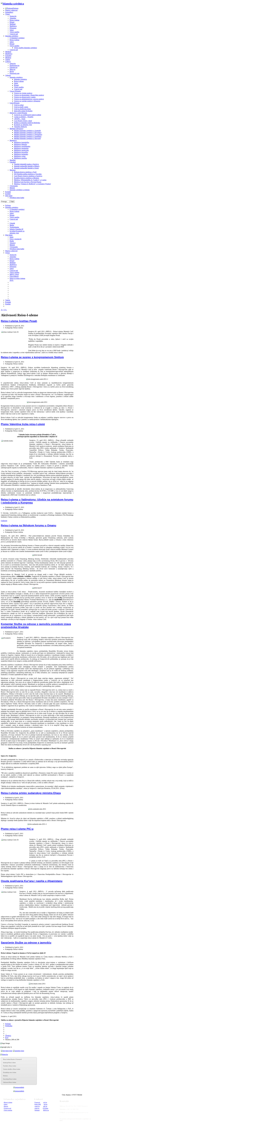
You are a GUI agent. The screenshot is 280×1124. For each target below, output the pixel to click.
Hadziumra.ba (14, 65)
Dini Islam (8, 235)
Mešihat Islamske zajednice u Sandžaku (27, 136)
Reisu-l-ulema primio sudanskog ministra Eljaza (31, 793)
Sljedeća (8, 1036)
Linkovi (8, 61)
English (7, 194)
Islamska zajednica (11, 36)
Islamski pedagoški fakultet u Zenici (26, 168)
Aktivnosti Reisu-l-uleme (9, 1082)
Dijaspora (13, 28)
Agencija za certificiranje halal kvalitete (27, 115)
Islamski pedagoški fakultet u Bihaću (26, 166)
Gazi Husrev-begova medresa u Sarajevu (28, 176)
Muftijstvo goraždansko (22, 146)
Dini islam (8, 196)
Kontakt (8, 192)
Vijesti (7, 14)
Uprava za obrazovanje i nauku (25, 97)
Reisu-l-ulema (14, 20)
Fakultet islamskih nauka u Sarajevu (26, 164)
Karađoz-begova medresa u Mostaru (26, 178)
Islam (11, 237)
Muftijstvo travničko (21, 152)
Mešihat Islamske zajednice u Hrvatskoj (27, 132)
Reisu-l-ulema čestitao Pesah (19, 321)
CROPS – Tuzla (19, 119)
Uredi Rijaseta (14, 103)
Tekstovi (13, 243)
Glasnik (12, 223)
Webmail (37, 1110)
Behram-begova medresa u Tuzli (25, 172)
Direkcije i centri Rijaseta (18, 113)
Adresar (8, 75)
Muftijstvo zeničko (20, 158)
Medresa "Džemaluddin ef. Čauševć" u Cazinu (30, 180)
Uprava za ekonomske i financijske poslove (29, 95)
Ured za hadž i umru (21, 107)
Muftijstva (13, 26)
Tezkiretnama (14, 227)
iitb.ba (45, 1104)
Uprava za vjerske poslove (23, 93)
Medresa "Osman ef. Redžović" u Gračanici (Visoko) (32, 184)
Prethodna (8, 1026)
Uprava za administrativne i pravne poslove (29, 99)
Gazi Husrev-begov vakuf (23, 121)
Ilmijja (12, 225)
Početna (8, 205)
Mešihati (13, 24)
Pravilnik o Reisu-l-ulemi (9, 1066)
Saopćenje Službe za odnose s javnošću (26, 942)
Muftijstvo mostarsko (21, 148)
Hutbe (12, 241)
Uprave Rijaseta (15, 91)
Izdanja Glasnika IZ (16, 229)
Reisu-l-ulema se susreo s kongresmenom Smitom (32, 357)
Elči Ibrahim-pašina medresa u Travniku (28, 174)
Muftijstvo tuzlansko (21, 154)
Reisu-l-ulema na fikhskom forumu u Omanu (28, 525)
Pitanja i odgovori (11, 10)
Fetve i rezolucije (15, 239)
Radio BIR (38, 1104)
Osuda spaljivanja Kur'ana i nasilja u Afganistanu (31, 881)
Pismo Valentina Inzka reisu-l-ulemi (23, 424)
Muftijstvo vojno (19, 156)
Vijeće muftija (14, 32)
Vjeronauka (14, 186)
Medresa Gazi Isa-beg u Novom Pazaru (27, 182)
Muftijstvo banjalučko (21, 142)
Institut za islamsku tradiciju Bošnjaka (27, 123)
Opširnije (4, 521)
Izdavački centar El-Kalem (23, 111)
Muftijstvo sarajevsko (21, 150)
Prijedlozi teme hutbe (17, 198)
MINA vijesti (14, 274)
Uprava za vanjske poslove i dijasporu (27, 101)
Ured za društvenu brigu (22, 109)
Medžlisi (13, 160)
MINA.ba (46, 1110)
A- (6, 310)
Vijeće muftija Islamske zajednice (25, 48)
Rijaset (12, 22)
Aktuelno (13, 18)
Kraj (6, 1038)
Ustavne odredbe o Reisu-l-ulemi (11, 1069)
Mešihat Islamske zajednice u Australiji (27, 131)
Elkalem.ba (13, 67)
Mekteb (12, 188)
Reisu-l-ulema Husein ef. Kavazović (12, 1059)
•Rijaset (6, 1106)
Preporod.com (14, 73)
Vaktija (7, 59)
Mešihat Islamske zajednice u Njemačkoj (28, 134)
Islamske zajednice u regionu (20, 190)
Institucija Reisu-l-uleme (9, 1062)
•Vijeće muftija (8, 1110)
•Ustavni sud (7, 1108)
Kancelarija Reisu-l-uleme (9, 1079)
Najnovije (13, 16)
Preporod (37, 1102)
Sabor (12, 30)
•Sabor (6, 1104)
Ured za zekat (19, 105)
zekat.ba (37, 1108)
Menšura (5, 1076)
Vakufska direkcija (20, 127)
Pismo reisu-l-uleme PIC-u (17, 828)
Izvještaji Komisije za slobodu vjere (17, 232)
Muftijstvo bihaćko (20, 144)
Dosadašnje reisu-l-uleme (9, 1072)
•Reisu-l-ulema (8, 1102)
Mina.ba (12, 69)
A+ (2, 310)
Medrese (8, 58)
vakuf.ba (37, 1106)
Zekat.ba (13, 63)
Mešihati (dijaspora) (16, 129)
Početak (8, 1024)
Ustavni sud (14, 34)
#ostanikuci (9, 12)
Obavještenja (14, 276)
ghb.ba (45, 1106)
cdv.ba (45, 1102)
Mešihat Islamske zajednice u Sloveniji (27, 138)
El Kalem (45, 1108)
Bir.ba (12, 71)
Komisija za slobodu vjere (23, 125)
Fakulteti (8, 56)
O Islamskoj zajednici (17, 38)
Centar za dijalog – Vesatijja (23, 117)
